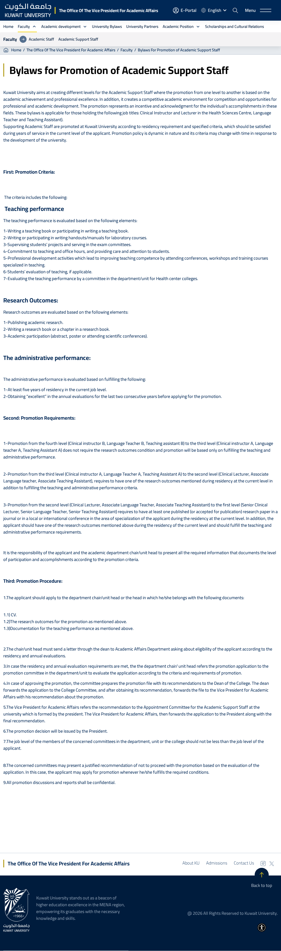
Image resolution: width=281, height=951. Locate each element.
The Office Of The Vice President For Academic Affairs (108, 10)
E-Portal (188, 10)
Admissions (216, 863)
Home (16, 50)
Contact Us (244, 863)
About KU (191, 863)
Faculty (127, 50)
